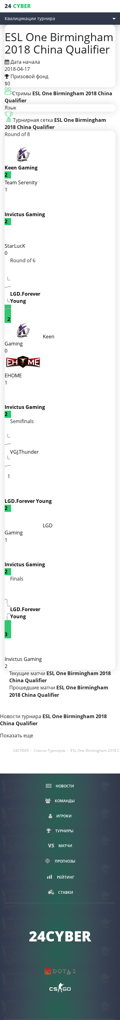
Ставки (65, 892)
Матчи (65, 845)
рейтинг (65, 877)
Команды (64, 801)
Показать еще (16, 735)
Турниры (64, 831)
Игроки (63, 816)
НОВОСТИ (64, 786)
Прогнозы (64, 861)
